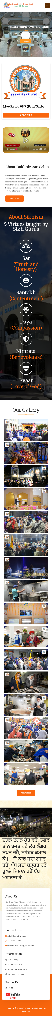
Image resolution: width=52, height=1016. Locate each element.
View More (26, 793)
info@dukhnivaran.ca (16, 936)
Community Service (15, 974)
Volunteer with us (14, 965)
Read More (14, 198)
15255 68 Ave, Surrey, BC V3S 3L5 (20, 946)
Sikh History (12, 960)
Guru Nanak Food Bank (17, 969)
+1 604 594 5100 (14, 941)
